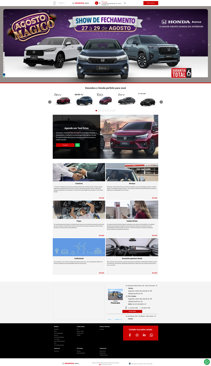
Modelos (56, 326)
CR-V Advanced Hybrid (59, 345)
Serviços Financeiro (105, 326)
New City (56, 335)
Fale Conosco (103, 353)
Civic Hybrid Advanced (59, 337)
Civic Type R (57, 339)
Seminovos (57, 348)
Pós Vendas (80, 348)
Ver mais (101, 198)
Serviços (79, 351)
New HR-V (56, 329)
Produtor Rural (80, 333)
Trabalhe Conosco (104, 355)
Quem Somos (103, 351)
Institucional (103, 348)
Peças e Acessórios (81, 353)
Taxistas (78, 335)
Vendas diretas (81, 326)
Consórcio (102, 329)
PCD (78, 329)
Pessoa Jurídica (80, 331)
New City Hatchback (58, 333)
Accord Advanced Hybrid (59, 341)
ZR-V (55, 343)
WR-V (55, 331)
